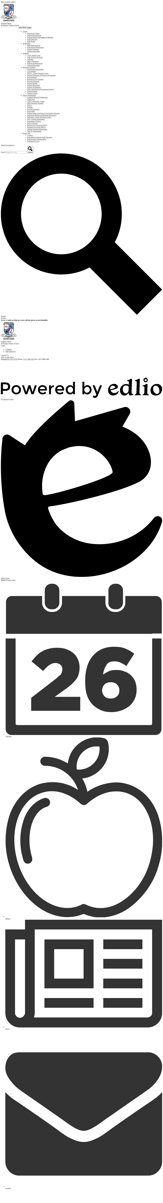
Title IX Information (34, 131)
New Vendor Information (36, 119)
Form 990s (31, 111)
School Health (32, 83)
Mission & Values (33, 33)
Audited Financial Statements (37, 97)
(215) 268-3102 (29, 359)
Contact (30, 135)
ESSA (29, 105)
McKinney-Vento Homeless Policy (39, 117)
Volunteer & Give (33, 141)
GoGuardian (31, 71)
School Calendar (33, 49)
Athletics (30, 59)
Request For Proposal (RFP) (37, 125)
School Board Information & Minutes (40, 37)
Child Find (31, 99)
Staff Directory (32, 39)
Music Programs (33, 61)
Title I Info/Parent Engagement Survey (40, 89)
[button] (25, 31)
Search (3, 152)
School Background (34, 35)
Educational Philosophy (35, 47)
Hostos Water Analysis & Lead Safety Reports (43, 113)
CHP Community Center (35, 101)
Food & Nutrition (33, 109)
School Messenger (33, 65)
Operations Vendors (34, 121)
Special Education (33, 51)
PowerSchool (32, 77)
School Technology (34, 87)
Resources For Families (35, 79)
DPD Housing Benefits (35, 103)
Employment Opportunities (36, 139)
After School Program (35, 57)
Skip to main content (8, 2)
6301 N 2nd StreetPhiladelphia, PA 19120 (9, 358)
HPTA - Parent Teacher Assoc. (38, 73)
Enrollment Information (35, 69)
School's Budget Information (37, 129)
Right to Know (32, 123)
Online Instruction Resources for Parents (41, 75)
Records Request (33, 81)
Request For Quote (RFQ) (36, 127)
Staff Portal (31, 41)
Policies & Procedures (35, 63)
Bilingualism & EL (33, 45)
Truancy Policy (32, 93)
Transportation (32, 91)
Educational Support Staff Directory (39, 137)
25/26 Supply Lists (33, 55)
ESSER (30, 107)
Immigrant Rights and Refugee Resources (41, 115)
